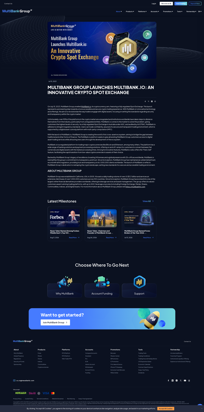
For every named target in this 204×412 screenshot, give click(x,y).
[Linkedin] (172, 380)
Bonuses (113, 353)
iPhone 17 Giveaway (116, 367)
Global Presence (19, 356)
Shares (40, 358)
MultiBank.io (86, 106)
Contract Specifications (145, 367)
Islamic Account (90, 364)
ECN (86, 361)
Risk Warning (71, 398)
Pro (86, 358)
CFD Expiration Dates (144, 361)
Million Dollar (114, 373)
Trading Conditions (144, 356)
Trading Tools (142, 353)
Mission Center (115, 356)
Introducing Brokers (176, 353)
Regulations (17, 358)
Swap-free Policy (143, 370)
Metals (40, 356)
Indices (40, 361)
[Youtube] (185, 380)
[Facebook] (168, 380)
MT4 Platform (66, 353)
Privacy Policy (17, 398)
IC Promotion (115, 361)
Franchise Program (176, 356)
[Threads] (189, 380)
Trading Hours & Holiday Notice (147, 358)
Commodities (42, 364)
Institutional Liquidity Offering (179, 358)
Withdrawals (89, 367)
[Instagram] (176, 380)
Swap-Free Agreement (85, 398)
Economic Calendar (144, 364)
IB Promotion (114, 358)
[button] (165, 408)
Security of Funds (19, 361)
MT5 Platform (66, 356)
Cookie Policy (29, 398)
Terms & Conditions (42, 398)
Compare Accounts (91, 353)
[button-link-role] (154, 3)
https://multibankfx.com (135, 187)
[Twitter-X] (181, 380)
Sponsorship (17, 364)
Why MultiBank (18, 353)
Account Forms (89, 370)
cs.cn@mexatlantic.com (25, 380)
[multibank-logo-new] (17, 11)
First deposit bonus (116, 364)
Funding (87, 373)
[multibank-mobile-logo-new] (22, 341)
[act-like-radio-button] (121, 11)
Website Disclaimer (58, 398)
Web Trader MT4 (67, 358)
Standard (88, 356)
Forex (39, 353)
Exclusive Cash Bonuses (118, 370)
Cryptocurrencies (43, 367)
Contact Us (8, 3)
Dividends (141, 373)
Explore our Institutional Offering (180, 361)
